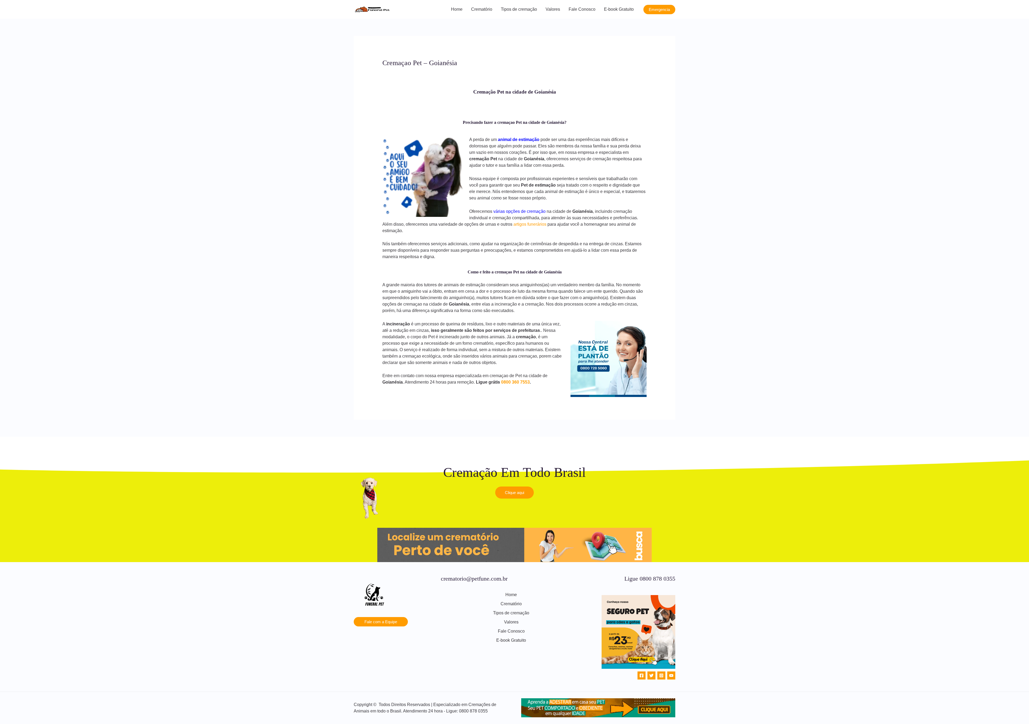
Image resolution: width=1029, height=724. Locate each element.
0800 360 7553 (515, 382)
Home (457, 9)
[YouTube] (671, 675)
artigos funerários (529, 224)
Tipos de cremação (519, 9)
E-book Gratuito (619, 9)
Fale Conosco (582, 9)
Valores (553, 9)
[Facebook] (641, 675)
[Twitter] (651, 675)
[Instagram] (661, 675)
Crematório (481, 9)
